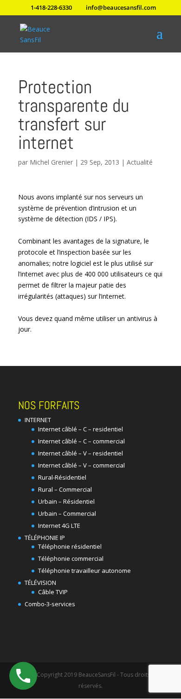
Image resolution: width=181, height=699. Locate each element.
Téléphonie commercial (70, 558)
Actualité (140, 162)
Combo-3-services (50, 604)
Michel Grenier (51, 162)
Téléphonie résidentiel (70, 546)
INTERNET (38, 420)
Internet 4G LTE (59, 525)
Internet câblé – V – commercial (81, 465)
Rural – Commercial (65, 489)
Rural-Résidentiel (62, 477)
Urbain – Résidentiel (66, 501)
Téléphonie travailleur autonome (84, 570)
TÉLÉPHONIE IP (45, 537)
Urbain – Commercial (67, 513)
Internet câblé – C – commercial (81, 441)
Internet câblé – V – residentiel (80, 453)
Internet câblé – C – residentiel (80, 429)
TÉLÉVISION (40, 582)
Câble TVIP (53, 592)
